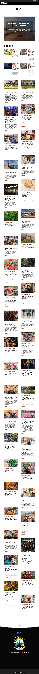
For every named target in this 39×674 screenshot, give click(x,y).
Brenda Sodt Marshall (24, 91)
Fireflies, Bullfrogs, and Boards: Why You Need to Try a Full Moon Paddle (15, 68)
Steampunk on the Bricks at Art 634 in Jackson (27, 478)
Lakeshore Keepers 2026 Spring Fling (27, 93)
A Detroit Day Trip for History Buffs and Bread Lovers (11, 274)
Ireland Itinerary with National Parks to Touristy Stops (27, 297)
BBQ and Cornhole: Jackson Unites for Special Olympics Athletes (26, 450)
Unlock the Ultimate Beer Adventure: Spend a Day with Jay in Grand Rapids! (27, 583)
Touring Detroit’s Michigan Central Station (27, 246)
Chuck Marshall (7, 91)
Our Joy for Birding (14, 52)
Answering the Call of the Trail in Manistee (10, 224)
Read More (19, 36)
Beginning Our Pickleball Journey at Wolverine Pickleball (27, 423)
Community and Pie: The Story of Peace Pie (10, 422)
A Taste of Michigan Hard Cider (11, 594)
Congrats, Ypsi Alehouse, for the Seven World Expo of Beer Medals (31, 53)
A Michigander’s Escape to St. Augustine (10, 173)
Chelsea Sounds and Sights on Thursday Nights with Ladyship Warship (10, 446)
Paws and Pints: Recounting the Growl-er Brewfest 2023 (11, 569)
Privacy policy (22, 672)
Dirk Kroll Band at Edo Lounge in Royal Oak (10, 325)
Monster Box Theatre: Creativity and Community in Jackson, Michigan (27, 373)
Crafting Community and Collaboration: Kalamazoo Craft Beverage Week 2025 (27, 347)
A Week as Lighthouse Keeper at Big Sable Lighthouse (19, 24)
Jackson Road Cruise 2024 (10, 470)
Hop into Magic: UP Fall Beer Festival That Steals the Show (27, 607)
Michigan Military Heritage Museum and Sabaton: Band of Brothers (26, 557)
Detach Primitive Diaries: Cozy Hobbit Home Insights (11, 494)
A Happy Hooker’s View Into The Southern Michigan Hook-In (27, 118)
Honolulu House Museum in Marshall (11, 93)
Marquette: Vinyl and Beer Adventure (10, 543)
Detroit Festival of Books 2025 (11, 249)
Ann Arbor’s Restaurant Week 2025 (11, 350)
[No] (37, 671)
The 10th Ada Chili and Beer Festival (10, 373)
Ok (15, 672)
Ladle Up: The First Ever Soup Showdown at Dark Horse (11, 148)
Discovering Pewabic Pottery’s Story (26, 222)
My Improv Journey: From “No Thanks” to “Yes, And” (27, 143)
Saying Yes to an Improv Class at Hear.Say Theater (11, 200)
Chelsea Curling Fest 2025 (26, 322)
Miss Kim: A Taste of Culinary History (26, 501)
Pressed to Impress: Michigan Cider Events (10, 299)
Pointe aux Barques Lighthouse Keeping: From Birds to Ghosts (27, 398)
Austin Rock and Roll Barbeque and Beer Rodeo (11, 518)
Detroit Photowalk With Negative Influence (31, 67)
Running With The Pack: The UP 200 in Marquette (27, 168)
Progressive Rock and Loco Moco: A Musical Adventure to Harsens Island (10, 121)
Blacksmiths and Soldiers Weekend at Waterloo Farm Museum (27, 272)
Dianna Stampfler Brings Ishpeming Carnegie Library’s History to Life (11, 399)
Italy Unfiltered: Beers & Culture (27, 526)
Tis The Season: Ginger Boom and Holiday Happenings (26, 195)
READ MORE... (6, 102)
